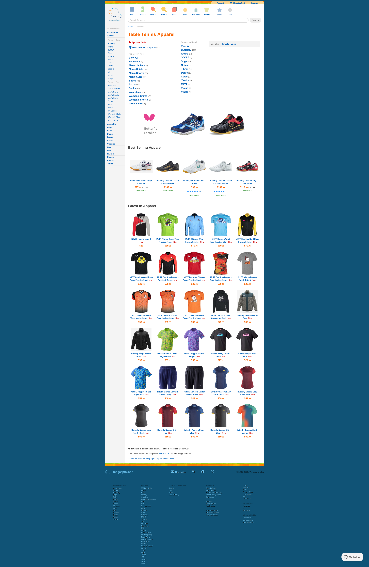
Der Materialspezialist (148, 499)
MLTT (110, 72)
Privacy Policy (248, 492)
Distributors (247, 518)
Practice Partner (147, 539)
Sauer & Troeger (147, 546)
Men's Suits (113, 98)
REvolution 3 (145, 541)
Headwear (112, 86)
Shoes (110, 101)
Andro (110, 47)
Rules (171, 492)
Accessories (112, 32)
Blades (110, 134)
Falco (143, 508)
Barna (143, 492)
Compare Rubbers (212, 512)
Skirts (110, 104)
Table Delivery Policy (213, 495)
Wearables (112, 111)
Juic (142, 521)
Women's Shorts (115, 117)
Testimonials (210, 506)
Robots (110, 157)
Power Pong (145, 537)
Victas (110, 75)
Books (110, 137)
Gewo (110, 66)
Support (254, 3)
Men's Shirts (113, 92)
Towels (225, 44)
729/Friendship (146, 488)
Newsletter (246, 506)
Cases (110, 140)
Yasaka (111, 69)
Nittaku (111, 56)
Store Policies (211, 488)
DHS (143, 501)
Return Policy (210, 490)
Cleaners (111, 144)
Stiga (110, 53)
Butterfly (111, 44)
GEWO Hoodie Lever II (141, 239)
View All (133, 57)
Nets (109, 150)
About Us (246, 487)
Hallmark (144, 515)
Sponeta (144, 548)
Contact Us (210, 497)
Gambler (144, 510)
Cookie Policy (247, 494)
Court (109, 147)
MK (142, 528)
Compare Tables (212, 515)
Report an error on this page (141, 459)
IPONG (143, 517)
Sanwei (143, 543)
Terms (245, 490)
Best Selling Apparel (144, 47)
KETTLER (144, 524)
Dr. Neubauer (146, 506)
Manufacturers (248, 520)
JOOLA (111, 50)
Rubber (110, 160)
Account (220, 3)
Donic (110, 62)
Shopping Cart (238, 3)
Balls (109, 131)
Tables (110, 164)
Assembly (111, 124)
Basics (171, 488)
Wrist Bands (113, 120)
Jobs (244, 496)
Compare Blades (212, 510)
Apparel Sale (138, 42)
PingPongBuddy (146, 535)
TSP (142, 557)
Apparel (110, 36)
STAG (143, 550)
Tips (170, 490)
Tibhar (110, 59)
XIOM (143, 561)
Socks (110, 108)
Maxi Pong (145, 526)
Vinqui (110, 78)
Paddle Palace (146, 532)
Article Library (174, 495)
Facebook (246, 510)
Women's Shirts (114, 114)
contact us (164, 453)
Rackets (110, 154)
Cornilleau (144, 497)
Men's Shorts (113, 95)
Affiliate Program (248, 522)
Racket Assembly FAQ (214, 492)
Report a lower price (165, 459)
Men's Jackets (114, 89)
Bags (109, 127)
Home (130, 27)
